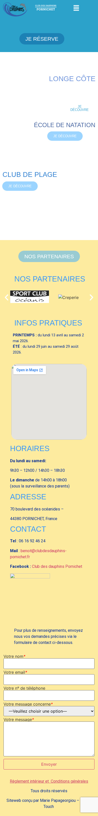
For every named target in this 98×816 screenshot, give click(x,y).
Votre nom (14, 656)
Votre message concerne (28, 704)
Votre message (19, 719)
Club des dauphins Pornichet (57, 566)
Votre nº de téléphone (24, 688)
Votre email (15, 672)
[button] (76, 8)
